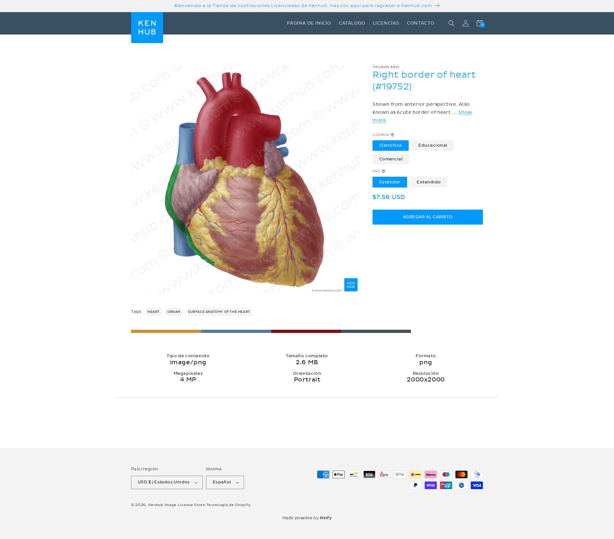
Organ (173, 312)
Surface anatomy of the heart (219, 312)
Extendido (429, 181)
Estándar (389, 181)
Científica (390, 145)
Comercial (391, 158)
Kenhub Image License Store (176, 505)
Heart (153, 312)
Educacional (432, 145)
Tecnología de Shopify (229, 505)
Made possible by (307, 518)
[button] (452, 23)
